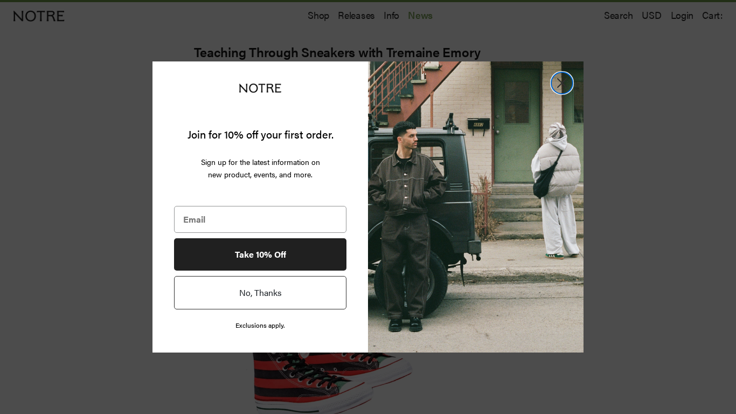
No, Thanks (260, 292)
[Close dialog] (562, 83)
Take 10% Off (260, 254)
